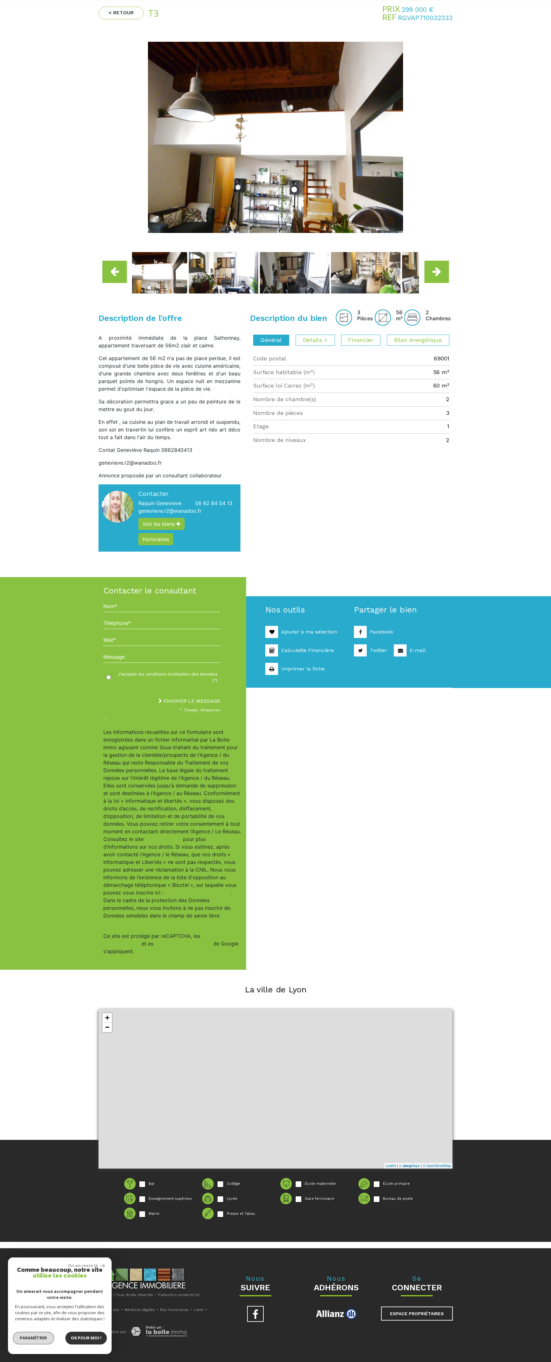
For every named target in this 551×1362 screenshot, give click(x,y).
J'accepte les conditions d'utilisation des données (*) (167, 677)
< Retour (121, 13)
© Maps (409, 1165)
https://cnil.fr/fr (163, 839)
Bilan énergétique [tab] (418, 340)
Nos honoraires (174, 1310)
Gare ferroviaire (319, 1199)
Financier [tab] (360, 340)
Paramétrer (33, 1338)
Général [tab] (271, 340)
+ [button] (107, 1018)
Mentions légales (140, 1310)
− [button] (107, 1027)
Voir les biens (159, 524)
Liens (198, 1310)
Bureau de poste (398, 1199)
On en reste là (83, 1265)
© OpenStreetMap (437, 1165)
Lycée (232, 1199)
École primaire (396, 1184)
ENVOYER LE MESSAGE (191, 701)
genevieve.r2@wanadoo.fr (170, 511)
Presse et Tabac (241, 1214)
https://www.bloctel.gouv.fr (197, 892)
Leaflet (391, 1165)
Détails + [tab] (315, 340)
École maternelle (320, 1184)
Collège (233, 1184)
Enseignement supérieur (170, 1199)
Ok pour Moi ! (86, 1338)
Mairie (154, 1214)
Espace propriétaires (417, 1313)
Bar (152, 1184)
